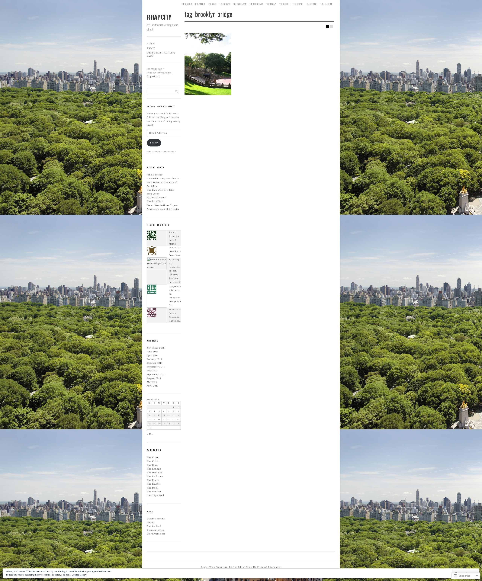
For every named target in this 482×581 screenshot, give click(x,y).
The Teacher (326, 4)
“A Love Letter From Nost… (176, 251)
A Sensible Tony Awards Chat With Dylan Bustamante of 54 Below (164, 182)
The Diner (212, 4)
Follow (154, 142)
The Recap (271, 4)
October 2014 (154, 363)
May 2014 (152, 370)
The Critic (200, 4)
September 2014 (156, 366)
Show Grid (327, 26)
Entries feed (154, 526)
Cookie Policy (79, 574)
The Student (311, 4)
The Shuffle (284, 4)
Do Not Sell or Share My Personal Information (255, 567)
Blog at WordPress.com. (214, 567)
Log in (150, 522)
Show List (331, 26)
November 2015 (156, 348)
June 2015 (152, 351)
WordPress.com (156, 533)
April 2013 (152, 385)
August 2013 (154, 378)
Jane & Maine (154, 174)
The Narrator (239, 4)
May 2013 (152, 382)
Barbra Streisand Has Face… (175, 317)
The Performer (256, 4)
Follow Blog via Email (161, 106)
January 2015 (154, 359)
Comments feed (156, 530)
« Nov (150, 434)
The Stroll (298, 4)
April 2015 (152, 355)
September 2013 (156, 374)
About (151, 48)
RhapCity (159, 16)
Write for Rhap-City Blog (161, 54)
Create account (156, 518)
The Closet (186, 4)
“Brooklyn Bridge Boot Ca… (176, 301)
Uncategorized (155, 495)
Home (150, 43)
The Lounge (225, 4)
